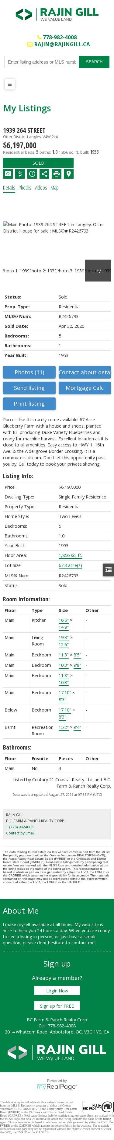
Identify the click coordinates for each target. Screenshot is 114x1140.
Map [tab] (54, 187)
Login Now (57, 991)
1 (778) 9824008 (19, 827)
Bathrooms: (17, 747)
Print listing (29, 403)
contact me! (83, 942)
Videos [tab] (41, 187)
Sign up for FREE (57, 1006)
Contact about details (85, 372)
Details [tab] (9, 187)
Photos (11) (29, 372)
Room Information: (26, 599)
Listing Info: (18, 476)
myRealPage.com (57, 1087)
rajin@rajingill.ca (62, 44)
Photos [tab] (25, 187)
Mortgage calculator (85, 388)
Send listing (29, 387)
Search (94, 62)
